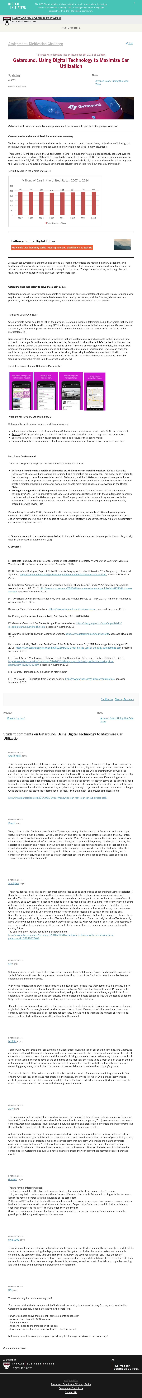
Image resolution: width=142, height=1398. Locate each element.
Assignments (71, 27)
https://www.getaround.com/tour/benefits (87, 633)
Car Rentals (107, 699)
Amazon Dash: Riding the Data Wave (111, 82)
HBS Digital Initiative (49, 4)
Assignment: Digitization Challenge (35, 43)
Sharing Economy (124, 699)
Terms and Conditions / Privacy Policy (71, 1384)
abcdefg (16, 75)
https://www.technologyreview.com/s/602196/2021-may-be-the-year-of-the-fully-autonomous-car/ (68, 647)
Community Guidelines (71, 1388)
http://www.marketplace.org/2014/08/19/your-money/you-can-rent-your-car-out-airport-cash (57, 797)
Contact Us (71, 1392)
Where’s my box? (16, 718)
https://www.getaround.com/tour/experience (72, 608)
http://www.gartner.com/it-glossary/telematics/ (89, 678)
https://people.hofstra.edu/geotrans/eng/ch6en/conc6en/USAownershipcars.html (63, 574)
